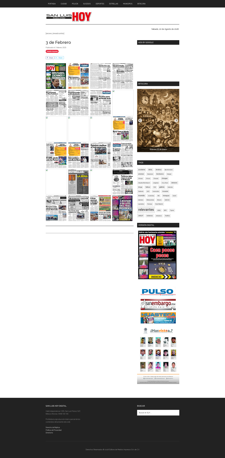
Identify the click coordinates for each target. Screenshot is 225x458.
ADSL (150, 170)
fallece (148, 187)
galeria (161, 187)
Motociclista (150, 200)
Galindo (170, 187)
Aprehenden (169, 170)
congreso (155, 183)
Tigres (172, 210)
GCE (148, 191)
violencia (150, 216)
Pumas (149, 204)
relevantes (146, 210)
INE (158, 196)
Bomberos (160, 174)
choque (164, 178)
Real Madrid (159, 204)
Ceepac (169, 174)
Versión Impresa (52, 51)
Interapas (166, 196)
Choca (148, 178)
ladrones (140, 200)
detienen (174, 183)
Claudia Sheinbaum (144, 183)
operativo (141, 204)
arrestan (141, 174)
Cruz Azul (165, 183)
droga (140, 187)
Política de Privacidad (54, 430)
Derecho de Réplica (53, 427)
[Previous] (140, 120)
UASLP (140, 216)
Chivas (140, 178)
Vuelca (167, 216)
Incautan (165, 191)
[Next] (176, 120)
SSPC (165, 210)
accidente (141, 170)
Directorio (49, 433)
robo (159, 210)
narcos (167, 200)
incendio (141, 196)
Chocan (156, 178)
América (158, 170)
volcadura (159, 216)
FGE (155, 187)
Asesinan (150, 174)
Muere (159, 200)
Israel (174, 196)
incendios (151, 196)
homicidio (156, 191)
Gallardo (140, 191)
